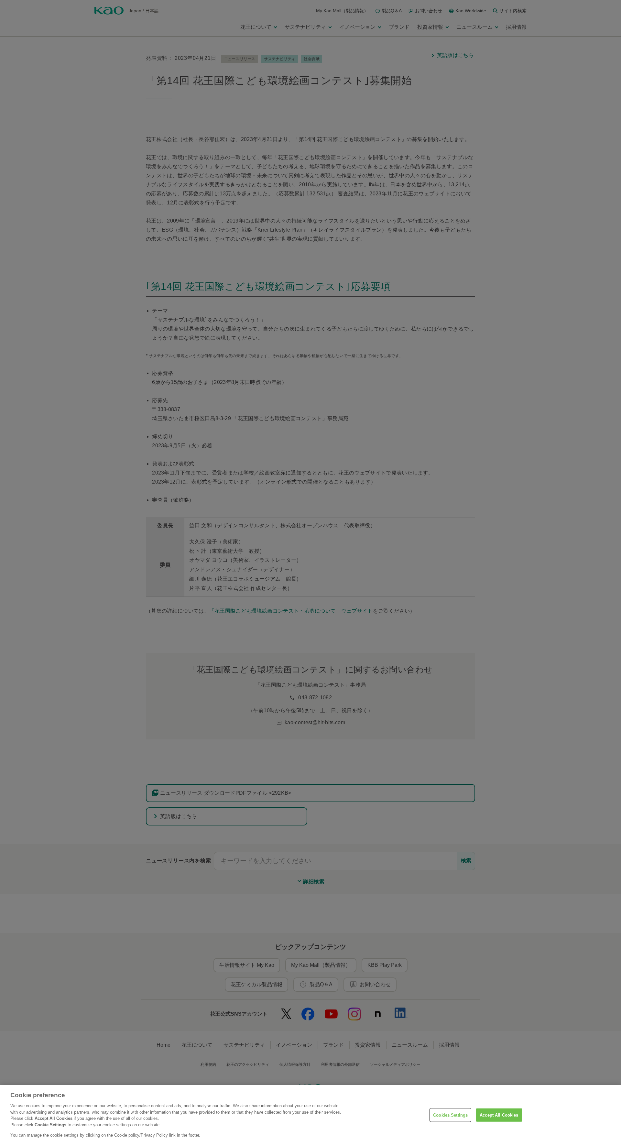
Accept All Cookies (499, 1114)
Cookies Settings (450, 1114)
